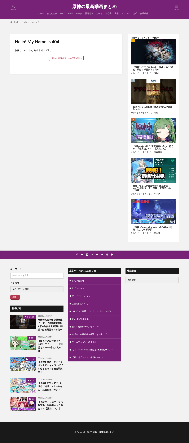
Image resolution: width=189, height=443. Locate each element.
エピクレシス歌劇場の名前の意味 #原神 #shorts (152, 108)
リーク (79, 14)
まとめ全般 (52, 14)
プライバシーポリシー (82, 296)
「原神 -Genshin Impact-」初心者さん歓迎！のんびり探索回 (153, 228)
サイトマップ (78, 288)
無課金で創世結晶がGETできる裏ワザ (89, 334)
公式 (135, 14)
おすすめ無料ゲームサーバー (85, 327)
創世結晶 (144, 14)
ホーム (41, 14)
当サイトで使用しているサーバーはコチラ (91, 311)
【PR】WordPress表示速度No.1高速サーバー (92, 350)
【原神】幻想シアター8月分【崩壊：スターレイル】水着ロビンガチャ (50, 386)
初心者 (108, 14)
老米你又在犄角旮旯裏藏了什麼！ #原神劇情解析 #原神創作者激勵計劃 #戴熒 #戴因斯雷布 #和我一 (50, 325)
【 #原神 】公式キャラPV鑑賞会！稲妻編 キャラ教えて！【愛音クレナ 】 (50, 405)
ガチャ (99, 14)
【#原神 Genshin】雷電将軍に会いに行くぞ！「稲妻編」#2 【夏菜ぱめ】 (153, 147)
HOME (15, 22)
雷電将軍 (89, 14)
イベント (126, 14)
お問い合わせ (78, 281)
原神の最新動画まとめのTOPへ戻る (66, 58)
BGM (70, 14)
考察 (117, 14)
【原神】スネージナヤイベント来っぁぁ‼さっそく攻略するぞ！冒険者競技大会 (50, 367)
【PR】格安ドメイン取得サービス (87, 358)
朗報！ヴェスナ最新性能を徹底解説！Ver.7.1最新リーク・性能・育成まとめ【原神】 (152, 188)
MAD (62, 14)
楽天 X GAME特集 (80, 319)
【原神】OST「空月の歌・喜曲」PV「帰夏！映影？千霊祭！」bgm (153, 68)
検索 (14, 297)
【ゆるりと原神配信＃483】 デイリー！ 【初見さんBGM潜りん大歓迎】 (50, 346)
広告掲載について (80, 304)
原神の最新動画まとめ (94, 6)
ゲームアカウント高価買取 (84, 342)
